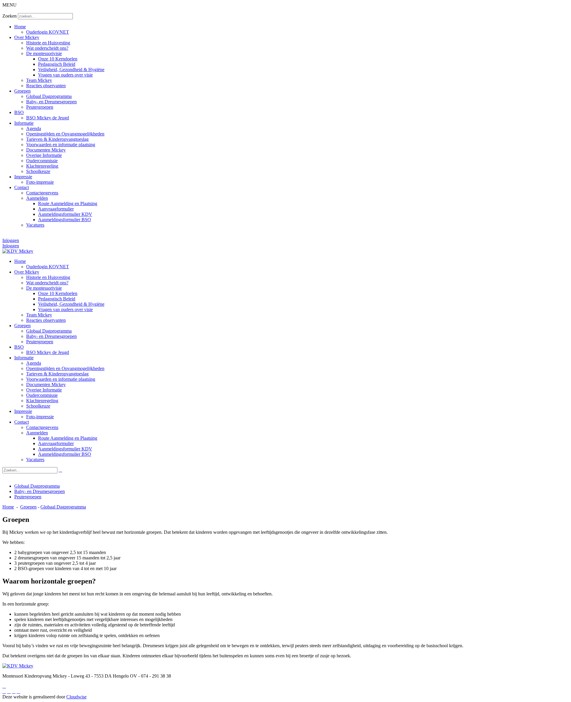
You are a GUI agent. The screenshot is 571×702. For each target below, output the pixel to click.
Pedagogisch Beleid (56, 64)
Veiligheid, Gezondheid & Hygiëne (71, 69)
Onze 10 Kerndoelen (57, 58)
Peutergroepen (39, 107)
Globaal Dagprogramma (49, 96)
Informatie (24, 123)
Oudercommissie (42, 160)
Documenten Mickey (46, 149)
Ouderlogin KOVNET (47, 32)
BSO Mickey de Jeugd (47, 117)
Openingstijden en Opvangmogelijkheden (65, 133)
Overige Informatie (44, 155)
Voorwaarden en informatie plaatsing (60, 144)
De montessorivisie (44, 53)
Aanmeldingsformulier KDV (65, 214)
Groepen (22, 90)
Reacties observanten (46, 85)
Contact (21, 187)
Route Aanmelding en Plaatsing (67, 203)
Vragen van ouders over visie (65, 74)
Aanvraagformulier (56, 208)
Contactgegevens (42, 192)
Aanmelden (37, 198)
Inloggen (10, 240)
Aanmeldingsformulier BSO (64, 219)
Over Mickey (26, 37)
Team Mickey (39, 80)
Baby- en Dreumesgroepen (51, 101)
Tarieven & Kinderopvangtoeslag (57, 139)
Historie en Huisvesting (48, 42)
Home (20, 26)
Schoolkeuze (38, 171)
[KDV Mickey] (17, 251)
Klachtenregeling (42, 166)
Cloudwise (76, 696)
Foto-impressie (40, 182)
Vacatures (35, 224)
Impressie (23, 176)
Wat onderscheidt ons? (47, 48)
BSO (19, 112)
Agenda (33, 128)
